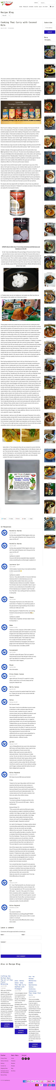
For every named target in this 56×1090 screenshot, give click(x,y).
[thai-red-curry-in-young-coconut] (49, 184)
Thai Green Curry (32, 991)
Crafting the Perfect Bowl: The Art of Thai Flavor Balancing (7, 980)
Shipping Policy (4, 1068)
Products (25, 6)
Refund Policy (4, 1075)
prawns (16, 980)
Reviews (31, 6)
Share (11, 518)
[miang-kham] (49, 497)
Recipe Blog (7, 12)
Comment (3, 942)
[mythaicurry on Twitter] (23, 1058)
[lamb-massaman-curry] (49, 304)
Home (20, 6)
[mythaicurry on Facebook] (26, 1058)
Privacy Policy (4, 1058)
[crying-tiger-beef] (49, 321)
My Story (45, 6)
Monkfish (31, 982)
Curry (30, 976)
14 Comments (11, 28)
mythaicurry (7, 1080)
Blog (40, 6)
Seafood (16, 982)
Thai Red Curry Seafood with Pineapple (20, 987)
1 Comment (3, 988)
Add (25, 518)
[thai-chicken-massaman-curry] (49, 427)
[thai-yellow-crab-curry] (49, 130)
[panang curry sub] (49, 389)
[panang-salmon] (49, 338)
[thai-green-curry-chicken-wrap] (49, 514)
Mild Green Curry (32, 980)
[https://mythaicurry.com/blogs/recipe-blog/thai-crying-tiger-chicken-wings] (49, 480)
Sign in (36, 2)
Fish (33, 976)
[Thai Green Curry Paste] (22, 505)
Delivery (2, 1063)
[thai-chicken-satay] (49, 149)
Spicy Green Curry (33, 984)
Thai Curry (31, 986)
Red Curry (21, 980)
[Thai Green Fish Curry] (35, 970)
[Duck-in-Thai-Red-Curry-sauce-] (49, 237)
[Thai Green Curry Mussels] (49, 254)
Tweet (4, 518)
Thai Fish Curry (32, 989)
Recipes (36, 6)
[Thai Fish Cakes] (49, 165)
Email (31, 518)
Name (2, 934)
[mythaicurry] (7, 4)
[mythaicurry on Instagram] (28, 1058)
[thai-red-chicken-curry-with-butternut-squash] (49, 463)
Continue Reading (7, 1025)
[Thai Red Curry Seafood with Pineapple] (21, 973)
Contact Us (3, 1065)
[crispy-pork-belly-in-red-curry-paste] (49, 444)
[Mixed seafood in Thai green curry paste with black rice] (49, 78)
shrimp (21, 982)
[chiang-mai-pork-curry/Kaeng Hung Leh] (49, 355)
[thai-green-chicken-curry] (49, 201)
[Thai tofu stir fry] (49, 372)
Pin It (18, 518)
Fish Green (31, 978)
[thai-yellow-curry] (49, 409)
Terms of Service (4, 1060)
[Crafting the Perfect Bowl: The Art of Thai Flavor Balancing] (7, 970)
